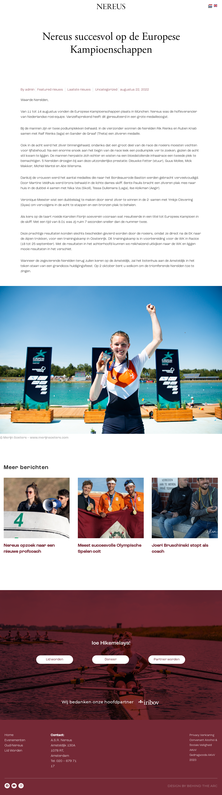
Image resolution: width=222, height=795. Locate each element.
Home (9, 735)
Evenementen (15, 740)
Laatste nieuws (79, 89)
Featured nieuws (50, 89)
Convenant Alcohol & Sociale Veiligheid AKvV (203, 745)
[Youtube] (14, 785)
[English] (216, 5)
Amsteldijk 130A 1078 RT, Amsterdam (63, 751)
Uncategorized (106, 89)
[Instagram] (21, 785)
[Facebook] (7, 785)
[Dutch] (211, 5)
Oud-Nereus (14, 745)
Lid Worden (13, 750)
